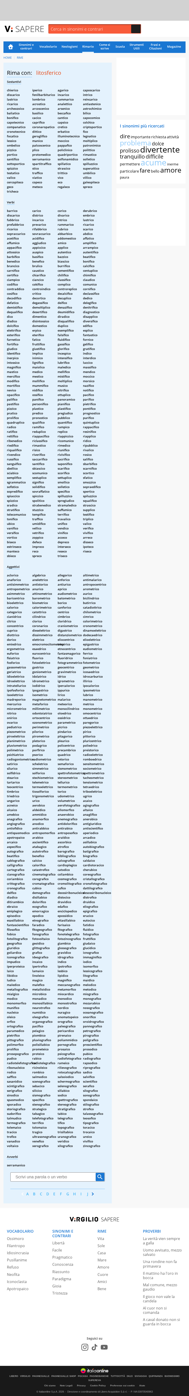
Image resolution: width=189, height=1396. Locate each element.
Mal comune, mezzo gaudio (160, 1287)
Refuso (13, 1267)
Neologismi (70, 46)
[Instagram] (85, 1347)
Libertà (58, 1243)
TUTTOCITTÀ (118, 1376)
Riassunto (61, 1271)
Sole (101, 1245)
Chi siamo (50, 1385)
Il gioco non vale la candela (159, 1299)
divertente (160, 149)
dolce (158, 143)
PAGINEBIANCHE (99, 1376)
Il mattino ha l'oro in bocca (160, 1275)
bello (155, 171)
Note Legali (66, 1385)
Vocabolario (48, 46)
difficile (154, 156)
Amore (103, 1267)
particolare (129, 171)
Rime (20, 58)
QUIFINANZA (156, 1376)
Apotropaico (18, 1288)
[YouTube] (104, 1347)
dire (125, 136)
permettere (130, 164)
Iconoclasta (17, 1281)
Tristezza (60, 1293)
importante (141, 136)
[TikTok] (94, 1347)
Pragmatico (62, 1257)
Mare (101, 1260)
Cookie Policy (98, 1385)
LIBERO (13, 1376)
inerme (172, 164)
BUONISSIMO (172, 1376)
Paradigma (61, 1278)
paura (124, 177)
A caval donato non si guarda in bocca (161, 1322)
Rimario (88, 46)
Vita (100, 1238)
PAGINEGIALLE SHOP (63, 1376)
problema (135, 142)
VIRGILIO (25, 1376)
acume (153, 162)
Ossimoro (15, 1238)
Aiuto (142, 1385)
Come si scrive (104, 46)
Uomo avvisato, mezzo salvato (162, 1252)
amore (170, 170)
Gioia (56, 1286)
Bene (101, 1288)
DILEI (130, 1376)
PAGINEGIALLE (41, 1376)
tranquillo (132, 156)
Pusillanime (17, 1260)
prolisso (129, 150)
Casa (101, 1252)
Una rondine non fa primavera (160, 1264)
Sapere (29, 29)
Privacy (81, 1385)
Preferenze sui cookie (122, 1385)
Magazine (174, 46)
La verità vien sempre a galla (161, 1241)
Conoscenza (62, 1264)
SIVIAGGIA (141, 1376)
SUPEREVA (94, 1380)
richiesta (158, 136)
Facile (57, 1250)
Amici (102, 1281)
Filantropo (16, 1245)
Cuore (102, 1274)
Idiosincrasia (18, 1252)
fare (145, 170)
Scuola (120, 46)
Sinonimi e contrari (26, 46)
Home (10, 47)
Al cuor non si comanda (155, 1310)
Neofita (13, 1274)
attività (173, 136)
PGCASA (83, 1376)
